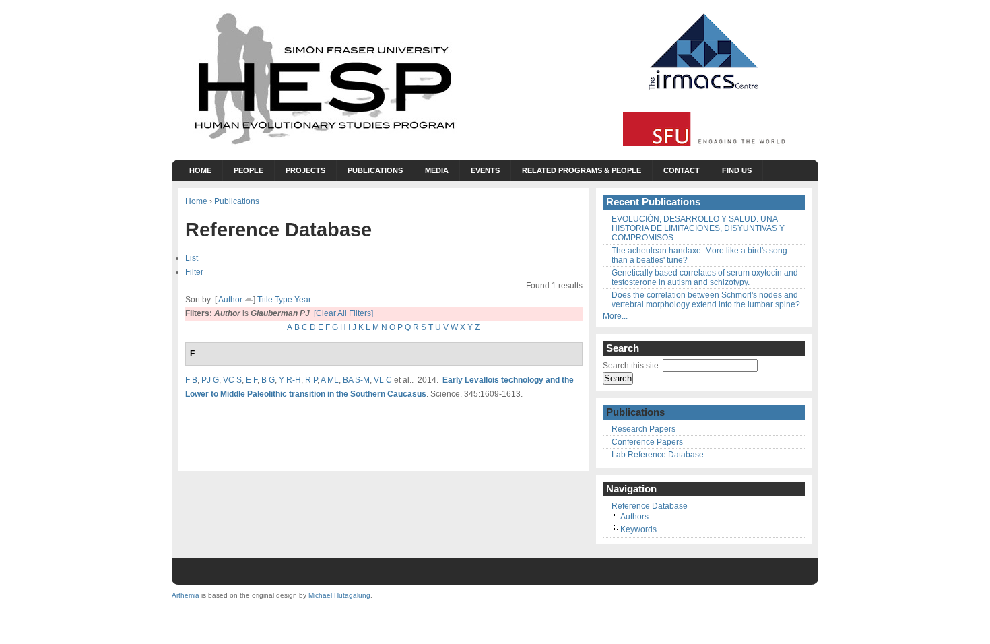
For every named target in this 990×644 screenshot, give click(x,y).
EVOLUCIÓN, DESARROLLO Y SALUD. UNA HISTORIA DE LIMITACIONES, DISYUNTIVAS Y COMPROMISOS (698, 228)
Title (265, 299)
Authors (634, 516)
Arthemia (185, 595)
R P (311, 379)
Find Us (737, 170)
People (248, 170)
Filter (194, 271)
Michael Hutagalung (339, 595)
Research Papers (643, 429)
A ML (330, 379)
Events (485, 170)
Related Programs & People (581, 170)
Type (283, 299)
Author (230, 299)
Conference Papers (647, 442)
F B (191, 379)
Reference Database (650, 506)
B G (268, 379)
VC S (232, 379)
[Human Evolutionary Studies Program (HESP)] (323, 145)
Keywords (638, 529)
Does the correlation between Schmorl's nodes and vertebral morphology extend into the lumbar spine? (706, 299)
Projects (305, 170)
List (191, 257)
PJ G (210, 379)
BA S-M (356, 379)
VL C (383, 379)
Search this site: (633, 366)
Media (437, 170)
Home (200, 170)
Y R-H (290, 379)
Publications (375, 170)
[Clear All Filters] (343, 313)
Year (302, 299)
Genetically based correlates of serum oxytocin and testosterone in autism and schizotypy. (705, 277)
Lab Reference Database (658, 454)
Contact (681, 170)
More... (615, 316)
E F (251, 379)
